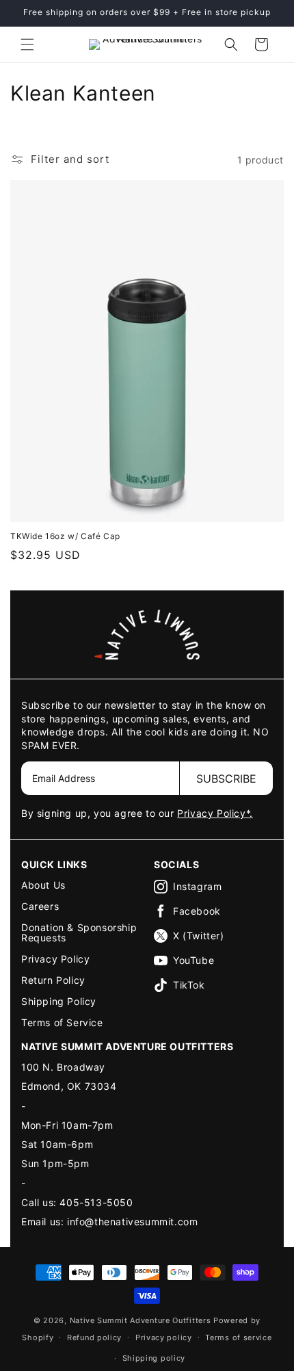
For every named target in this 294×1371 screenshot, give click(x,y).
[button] (27, 44)
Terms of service (238, 1337)
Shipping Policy (58, 1001)
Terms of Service (62, 1022)
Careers (40, 906)
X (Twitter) (198, 935)
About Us (43, 885)
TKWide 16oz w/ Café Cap (65, 536)
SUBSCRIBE (226, 778)
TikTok (189, 985)
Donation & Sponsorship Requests (79, 932)
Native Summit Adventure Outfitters (140, 1320)
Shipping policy (154, 1358)
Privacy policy (163, 1337)
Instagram (197, 886)
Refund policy (94, 1337)
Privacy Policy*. (215, 813)
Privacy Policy (55, 959)
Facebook (197, 911)
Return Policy (53, 980)
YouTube (193, 960)
